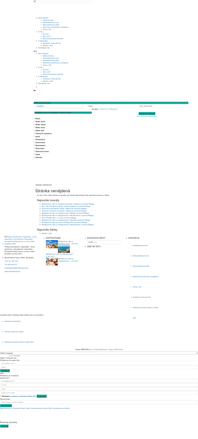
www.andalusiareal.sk (12, 271)
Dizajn (110, 349)
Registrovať (41, 396)
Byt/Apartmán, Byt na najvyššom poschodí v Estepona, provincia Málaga (68, 204)
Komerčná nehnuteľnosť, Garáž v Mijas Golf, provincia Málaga (64, 208)
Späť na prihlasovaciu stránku (37, 408)
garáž (38, 136)
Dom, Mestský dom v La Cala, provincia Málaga (59, 218)
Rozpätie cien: (92, 109)
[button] (99, 51)
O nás (40, 31)
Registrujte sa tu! (6, 408)
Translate (16, 355)
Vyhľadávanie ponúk (140, 245)
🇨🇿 (35, 90)
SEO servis (119, 349)
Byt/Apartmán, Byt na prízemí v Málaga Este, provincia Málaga (64, 222)
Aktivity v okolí (48, 45)
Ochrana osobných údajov (14, 331)
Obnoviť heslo (6, 405)
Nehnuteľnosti (43, 18)
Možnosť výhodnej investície (53, 38)
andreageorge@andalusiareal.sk (16, 268)
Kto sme (46, 34)
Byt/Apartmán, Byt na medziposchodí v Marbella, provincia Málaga (66, 220)
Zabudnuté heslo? (19, 408)
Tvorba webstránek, (100, 349)
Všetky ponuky (48, 20)
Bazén (38, 118)
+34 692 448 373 (11, 264)
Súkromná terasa (42, 151)
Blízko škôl (40, 130)
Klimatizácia (40, 139)
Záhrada (39, 157)
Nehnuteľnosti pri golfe (51, 25)
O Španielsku (43, 41)
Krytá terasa (40, 142)
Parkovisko (40, 148)
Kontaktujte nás (44, 48)
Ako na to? (47, 36)
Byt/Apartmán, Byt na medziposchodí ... (60, 254)
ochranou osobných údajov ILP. (23, 396)
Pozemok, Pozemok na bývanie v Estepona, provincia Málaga (64, 211)
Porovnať (4, 426)
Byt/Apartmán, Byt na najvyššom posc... (65, 242)
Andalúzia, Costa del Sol (51, 43)
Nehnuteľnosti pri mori (51, 22)
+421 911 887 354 (11, 261)
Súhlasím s (19, 396)
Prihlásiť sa (5, 370)
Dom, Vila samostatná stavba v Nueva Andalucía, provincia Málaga (66, 206)
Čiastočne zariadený (44, 133)
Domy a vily (47, 29)
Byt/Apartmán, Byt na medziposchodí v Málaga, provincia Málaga (65, 213)
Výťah (38, 154)
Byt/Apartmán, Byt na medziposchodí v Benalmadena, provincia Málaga (68, 215)
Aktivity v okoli (47, 233)
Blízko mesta (41, 124)
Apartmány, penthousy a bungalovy (55, 27)
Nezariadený (40, 145)
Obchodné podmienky (13, 321)
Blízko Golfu (40, 121)
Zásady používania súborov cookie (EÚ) (19, 342)
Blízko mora (40, 127)
